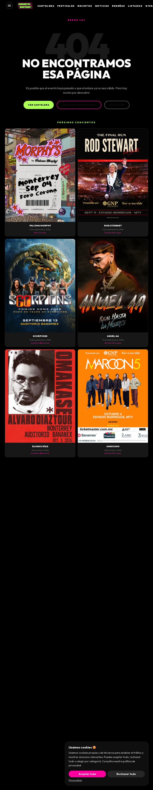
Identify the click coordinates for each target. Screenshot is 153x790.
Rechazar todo (126, 774)
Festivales (65, 5)
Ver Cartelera (38, 104)
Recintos (84, 5)
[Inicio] (25, 5)
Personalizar (75, 780)
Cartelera (45, 5)
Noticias (102, 5)
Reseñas (118, 5)
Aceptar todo (87, 774)
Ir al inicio (116, 104)
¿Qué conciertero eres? (79, 104)
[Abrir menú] (9, 5)
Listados (135, 5)
